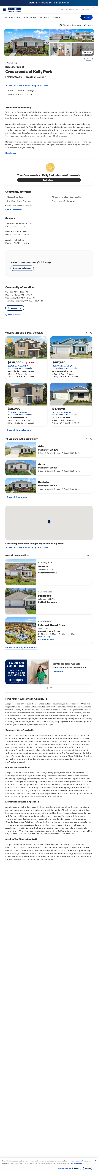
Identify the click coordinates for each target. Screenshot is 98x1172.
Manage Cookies (64, 1168)
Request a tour (15, 308)
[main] (49, 596)
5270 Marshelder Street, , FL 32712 (28, 85)
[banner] (49, 3)
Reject (76, 1168)
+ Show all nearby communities (21, 647)
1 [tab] (48, 688)
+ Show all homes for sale (18, 430)
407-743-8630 (14, 314)
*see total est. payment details (20, 367)
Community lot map (22, 268)
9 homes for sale (46, 639)
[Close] (95, 1160)
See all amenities (14, 209)
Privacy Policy (76, 1163)
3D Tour (88, 59)
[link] (26, 42)
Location (56, 17)
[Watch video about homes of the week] (49, 167)
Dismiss (88, 1168)
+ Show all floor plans (16, 497)
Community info (12, 17)
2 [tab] (51, 688)
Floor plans (44, 17)
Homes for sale (30, 17)
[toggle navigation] (4, 9)
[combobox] (76, 9)
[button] (86, 17)
